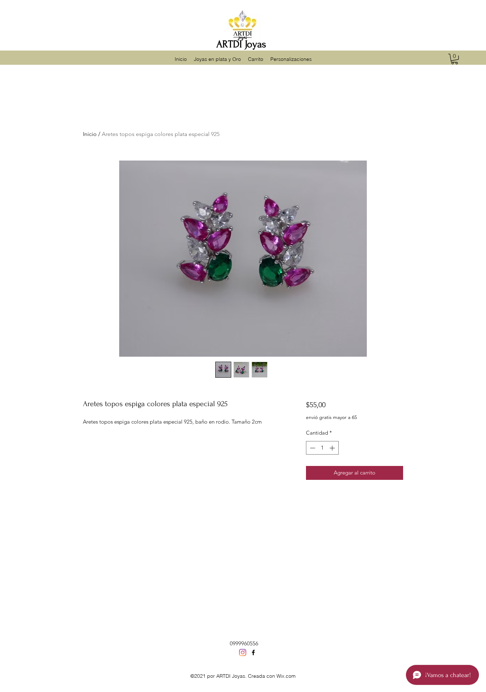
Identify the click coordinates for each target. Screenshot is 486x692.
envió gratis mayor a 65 (331, 417)
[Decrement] (312, 448)
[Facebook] (253, 652)
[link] (454, 59)
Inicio (90, 134)
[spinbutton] (322, 448)
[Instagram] (242, 652)
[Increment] (333, 448)
